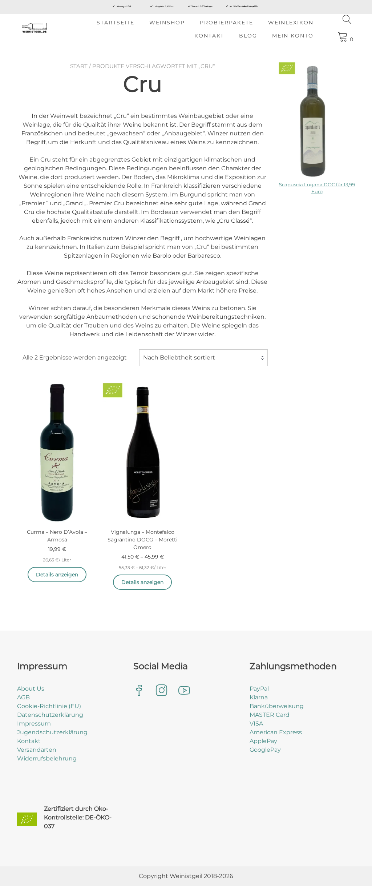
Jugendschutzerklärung (52, 732)
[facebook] (139, 691)
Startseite (115, 22)
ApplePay (263, 741)
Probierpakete (226, 22)
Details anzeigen (57, 574)
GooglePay (265, 749)
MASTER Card (270, 714)
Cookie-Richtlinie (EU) (49, 706)
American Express (276, 732)
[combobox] (203, 357)
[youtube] (184, 691)
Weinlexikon (291, 22)
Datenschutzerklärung (50, 714)
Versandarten (36, 749)
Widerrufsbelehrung (47, 758)
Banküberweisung (277, 706)
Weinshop (167, 22)
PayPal (259, 688)
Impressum (34, 723)
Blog (248, 35)
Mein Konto (293, 35)
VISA (256, 723)
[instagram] (161, 691)
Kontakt (209, 35)
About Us (30, 688)
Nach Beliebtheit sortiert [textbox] (179, 357)
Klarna (259, 697)
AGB (23, 697)
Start (79, 66)
